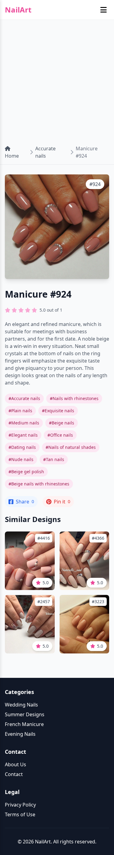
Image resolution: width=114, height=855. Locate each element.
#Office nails (60, 435)
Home (12, 155)
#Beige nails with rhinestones (39, 484)
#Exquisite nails (58, 410)
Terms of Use (20, 814)
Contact (14, 774)
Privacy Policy (20, 804)
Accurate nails (45, 152)
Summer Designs (24, 714)
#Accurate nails (24, 398)
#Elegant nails (23, 435)
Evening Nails (20, 734)
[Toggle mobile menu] (103, 10)
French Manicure (24, 724)
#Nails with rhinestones (74, 398)
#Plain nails (20, 410)
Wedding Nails (21, 704)
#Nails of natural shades (71, 447)
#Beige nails (61, 423)
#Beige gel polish (26, 471)
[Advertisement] (57, 80)
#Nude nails (21, 459)
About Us (15, 764)
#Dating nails (22, 447)
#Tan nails (53, 459)
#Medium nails (24, 423)
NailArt (18, 10)
